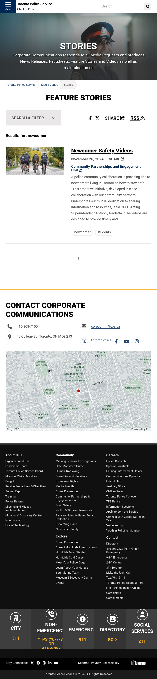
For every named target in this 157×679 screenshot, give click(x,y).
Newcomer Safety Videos (102, 150)
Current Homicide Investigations (76, 547)
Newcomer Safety (67, 529)
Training (10, 496)
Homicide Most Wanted (71, 552)
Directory (112, 543)
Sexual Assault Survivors (71, 476)
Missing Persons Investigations (76, 461)
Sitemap (83, 663)
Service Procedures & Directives (25, 486)
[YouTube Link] (127, 340)
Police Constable (117, 461)
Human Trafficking (67, 471)
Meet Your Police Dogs (70, 562)
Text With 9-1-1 (115, 577)
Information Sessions (120, 506)
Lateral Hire (113, 481)
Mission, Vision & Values (21, 476)
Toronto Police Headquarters (124, 583)
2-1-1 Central (114, 562)
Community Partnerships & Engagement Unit (73, 498)
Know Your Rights (67, 481)
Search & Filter (27, 118)
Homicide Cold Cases (70, 557)
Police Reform (14, 501)
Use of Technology (17, 525)
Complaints (113, 593)
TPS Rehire (113, 501)
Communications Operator (123, 476)
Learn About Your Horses (72, 567)
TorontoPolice (101, 340)
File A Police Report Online (123, 587)
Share (115, 118)
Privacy (96, 663)
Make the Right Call (118, 572)
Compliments (114, 598)
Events (60, 583)
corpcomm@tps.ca (105, 326)
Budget (9, 481)
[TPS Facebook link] (38, 663)
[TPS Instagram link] (44, 663)
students (104, 232)
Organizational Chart (18, 461)
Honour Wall (13, 520)
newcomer (82, 232)
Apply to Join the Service (122, 511)
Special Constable (117, 466)
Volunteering (114, 525)
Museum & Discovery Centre (23, 515)
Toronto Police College (121, 496)
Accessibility (110, 663)
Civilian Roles (115, 491)
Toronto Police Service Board (24, 471)
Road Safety (63, 505)
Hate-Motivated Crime (70, 466)
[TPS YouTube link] (56, 663)
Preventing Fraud (66, 524)
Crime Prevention (67, 491)
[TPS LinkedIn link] (49, 663)
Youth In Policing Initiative (123, 530)
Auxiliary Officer (116, 486)
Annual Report (14, 491)
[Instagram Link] (138, 340)
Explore (61, 536)
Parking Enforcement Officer (124, 471)
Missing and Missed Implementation (18, 508)
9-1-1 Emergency (116, 557)
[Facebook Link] (117, 340)
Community (65, 455)
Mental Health (65, 486)
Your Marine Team (67, 572)
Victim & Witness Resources (74, 510)
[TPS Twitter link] (32, 663)
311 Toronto (114, 567)
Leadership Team (16, 466)
